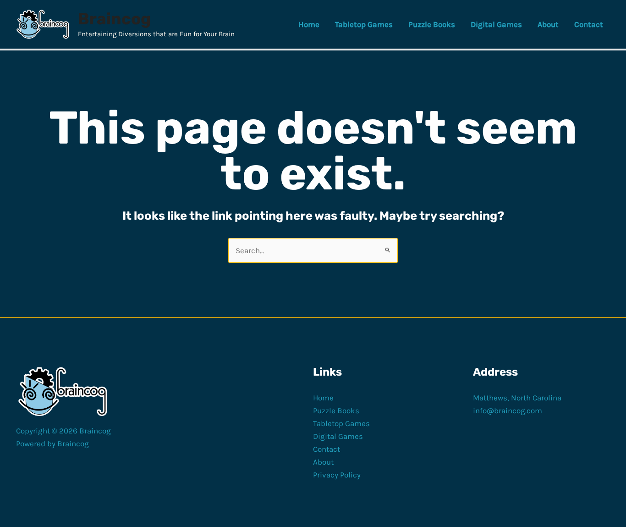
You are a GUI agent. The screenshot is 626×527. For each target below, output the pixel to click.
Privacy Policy (337, 474)
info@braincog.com (507, 410)
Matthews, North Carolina (517, 397)
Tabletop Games (341, 423)
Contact (326, 449)
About (323, 461)
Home (323, 397)
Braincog (114, 18)
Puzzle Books (336, 410)
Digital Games (338, 436)
